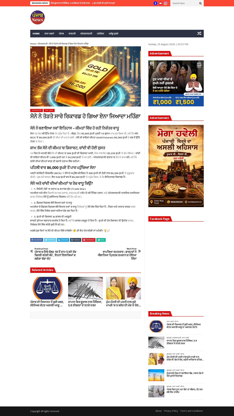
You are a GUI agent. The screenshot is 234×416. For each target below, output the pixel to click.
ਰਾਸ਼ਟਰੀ (72, 33)
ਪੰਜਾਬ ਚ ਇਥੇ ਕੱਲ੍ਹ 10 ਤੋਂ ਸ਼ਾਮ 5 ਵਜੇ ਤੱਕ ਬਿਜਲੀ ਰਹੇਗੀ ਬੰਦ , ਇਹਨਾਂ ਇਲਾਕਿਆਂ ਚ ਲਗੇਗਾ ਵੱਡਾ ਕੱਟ (55, 254)
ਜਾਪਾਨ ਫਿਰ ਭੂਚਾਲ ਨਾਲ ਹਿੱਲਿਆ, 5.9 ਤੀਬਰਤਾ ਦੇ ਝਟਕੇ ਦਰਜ (56, 3)
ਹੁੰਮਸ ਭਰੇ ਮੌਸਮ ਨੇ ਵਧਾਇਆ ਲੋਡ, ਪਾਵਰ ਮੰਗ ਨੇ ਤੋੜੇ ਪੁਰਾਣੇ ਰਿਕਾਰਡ (185, 374)
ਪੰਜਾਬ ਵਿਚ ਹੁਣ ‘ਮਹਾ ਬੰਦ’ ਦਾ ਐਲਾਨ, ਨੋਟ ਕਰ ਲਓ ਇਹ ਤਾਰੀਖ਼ (184, 391)
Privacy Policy (171, 410)
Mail (102, 240)
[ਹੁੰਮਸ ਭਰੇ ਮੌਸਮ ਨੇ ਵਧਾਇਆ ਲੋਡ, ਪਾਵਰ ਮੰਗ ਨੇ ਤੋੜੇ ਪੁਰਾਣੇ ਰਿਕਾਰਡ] (156, 375)
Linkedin (64, 240)
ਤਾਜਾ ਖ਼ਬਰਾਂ (49, 33)
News (169, 338)
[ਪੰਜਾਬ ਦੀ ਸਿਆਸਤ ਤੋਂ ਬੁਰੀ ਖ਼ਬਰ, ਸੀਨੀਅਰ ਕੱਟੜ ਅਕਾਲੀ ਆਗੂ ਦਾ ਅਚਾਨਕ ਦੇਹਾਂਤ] (47, 288)
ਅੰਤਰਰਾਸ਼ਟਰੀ (86, 33)
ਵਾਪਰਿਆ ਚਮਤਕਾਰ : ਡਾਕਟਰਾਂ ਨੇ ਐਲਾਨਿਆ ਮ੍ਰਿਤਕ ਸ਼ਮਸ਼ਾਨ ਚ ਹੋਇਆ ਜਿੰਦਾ (117, 254)
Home (36, 33)
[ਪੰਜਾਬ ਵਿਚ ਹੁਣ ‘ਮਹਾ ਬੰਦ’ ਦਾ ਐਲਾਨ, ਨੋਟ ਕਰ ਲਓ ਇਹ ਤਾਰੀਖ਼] (156, 391)
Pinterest (90, 240)
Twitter (51, 240)
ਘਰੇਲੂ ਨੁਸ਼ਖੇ (113, 33)
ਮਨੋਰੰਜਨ (100, 33)
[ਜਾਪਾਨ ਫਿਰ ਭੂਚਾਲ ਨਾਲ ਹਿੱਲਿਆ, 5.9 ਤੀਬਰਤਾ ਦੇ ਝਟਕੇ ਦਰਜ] (85, 288)
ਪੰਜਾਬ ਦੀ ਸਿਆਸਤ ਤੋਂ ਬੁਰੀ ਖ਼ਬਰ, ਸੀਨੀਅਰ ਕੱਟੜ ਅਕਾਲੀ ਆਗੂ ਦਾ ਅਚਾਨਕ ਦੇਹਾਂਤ (47, 303)
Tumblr (76, 240)
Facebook (37, 240)
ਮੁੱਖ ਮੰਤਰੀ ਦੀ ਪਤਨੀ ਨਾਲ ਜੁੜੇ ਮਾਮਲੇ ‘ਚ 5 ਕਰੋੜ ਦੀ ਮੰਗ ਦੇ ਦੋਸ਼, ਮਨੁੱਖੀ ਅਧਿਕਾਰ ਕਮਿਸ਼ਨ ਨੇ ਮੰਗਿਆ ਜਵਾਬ (122, 303)
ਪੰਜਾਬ (61, 33)
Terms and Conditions (191, 410)
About (159, 410)
